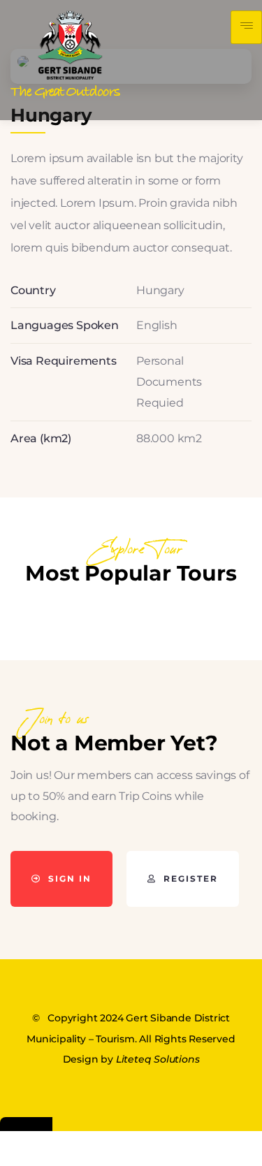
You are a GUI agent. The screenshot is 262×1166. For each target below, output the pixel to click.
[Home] (65, 54)
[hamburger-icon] (246, 27)
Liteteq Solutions (158, 1059)
